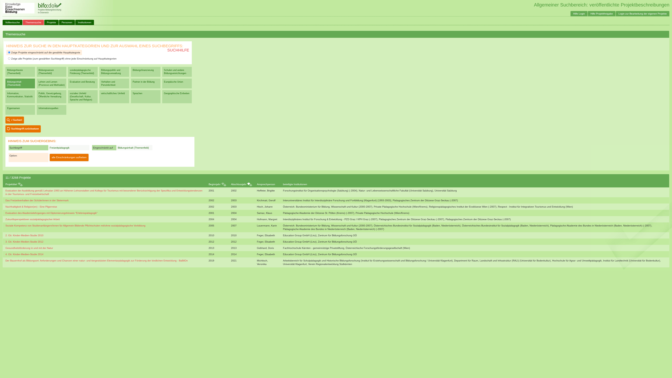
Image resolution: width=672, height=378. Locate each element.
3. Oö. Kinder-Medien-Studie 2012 (24, 241)
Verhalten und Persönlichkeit (108, 83)
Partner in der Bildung (144, 81)
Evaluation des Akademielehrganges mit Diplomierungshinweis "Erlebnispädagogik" (51, 213)
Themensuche (33, 22)
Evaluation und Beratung (82, 81)
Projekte (51, 22)
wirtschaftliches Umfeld (113, 93)
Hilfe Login (579, 13)
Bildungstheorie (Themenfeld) (15, 72)
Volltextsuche (12, 22)
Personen (67, 22)
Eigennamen (13, 108)
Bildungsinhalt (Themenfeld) (14, 83)
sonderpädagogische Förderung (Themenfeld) (82, 72)
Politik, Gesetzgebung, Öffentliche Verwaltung (50, 95)
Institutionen (84, 22)
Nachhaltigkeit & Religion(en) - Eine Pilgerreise (31, 206)
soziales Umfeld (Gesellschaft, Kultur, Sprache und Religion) (81, 96)
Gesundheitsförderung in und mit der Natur (29, 248)
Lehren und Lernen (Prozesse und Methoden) (51, 83)
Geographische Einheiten (176, 93)
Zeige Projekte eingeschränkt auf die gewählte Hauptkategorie (45, 52)
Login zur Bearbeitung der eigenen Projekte (642, 13)
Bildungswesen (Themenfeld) (46, 72)
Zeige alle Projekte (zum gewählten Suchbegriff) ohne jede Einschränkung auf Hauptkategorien (64, 58)
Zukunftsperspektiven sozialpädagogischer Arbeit (32, 219)
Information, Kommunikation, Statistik (20, 95)
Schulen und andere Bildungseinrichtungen (175, 72)
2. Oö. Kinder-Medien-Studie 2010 (24, 235)
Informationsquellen (48, 108)
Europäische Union (173, 81)
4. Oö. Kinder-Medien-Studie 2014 (24, 254)
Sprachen (137, 93)
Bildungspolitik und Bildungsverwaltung (111, 72)
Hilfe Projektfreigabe (601, 13)
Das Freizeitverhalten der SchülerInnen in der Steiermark (37, 200)
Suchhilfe (178, 50)
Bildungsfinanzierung (143, 70)
